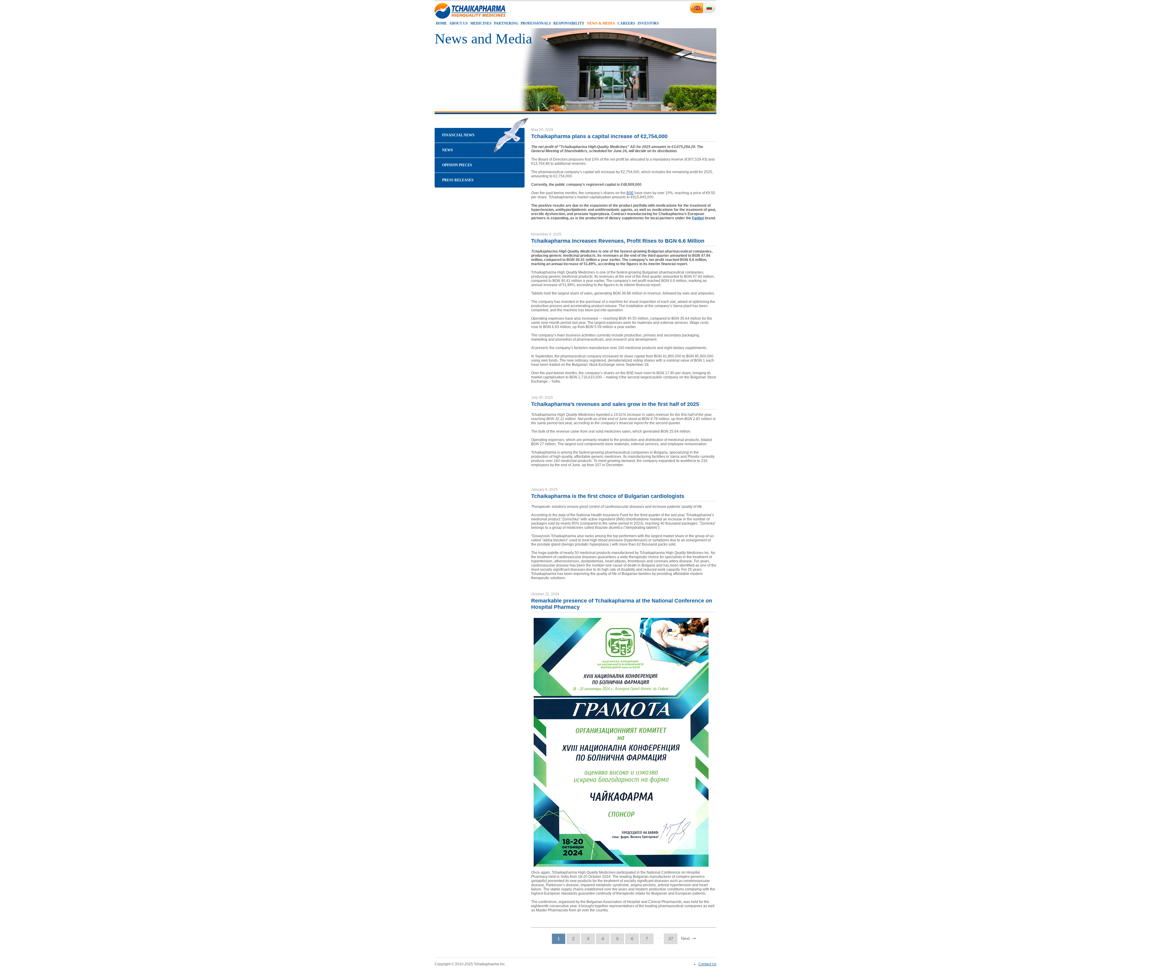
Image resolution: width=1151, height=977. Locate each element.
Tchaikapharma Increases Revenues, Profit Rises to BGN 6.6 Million (617, 241)
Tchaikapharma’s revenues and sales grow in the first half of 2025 (615, 404)
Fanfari (698, 218)
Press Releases (458, 180)
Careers (626, 23)
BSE (630, 193)
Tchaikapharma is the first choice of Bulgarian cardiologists (607, 496)
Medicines (481, 23)
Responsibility (568, 23)
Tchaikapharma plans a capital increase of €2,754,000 (599, 136)
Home (441, 23)
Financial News (458, 135)
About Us (458, 23)
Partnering (506, 23)
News (447, 150)
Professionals (536, 23)
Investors (648, 23)
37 (670, 938)
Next (685, 938)
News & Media (601, 23)
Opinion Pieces (457, 165)
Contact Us (707, 964)
